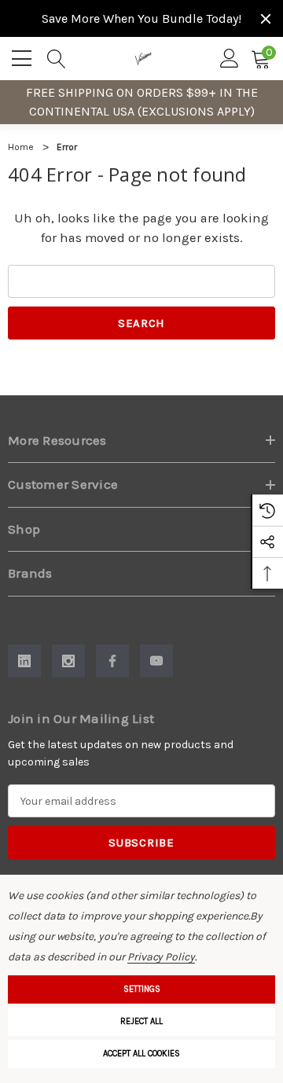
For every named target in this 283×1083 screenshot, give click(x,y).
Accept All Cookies (141, 1053)
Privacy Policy (161, 957)
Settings (141, 989)
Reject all (141, 1021)
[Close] (265, 18)
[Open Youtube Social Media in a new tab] (156, 660)
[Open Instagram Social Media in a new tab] (68, 660)
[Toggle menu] (23, 56)
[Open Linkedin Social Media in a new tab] (24, 660)
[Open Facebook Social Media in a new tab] (112, 660)
